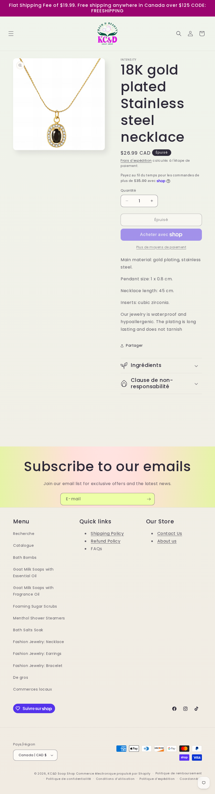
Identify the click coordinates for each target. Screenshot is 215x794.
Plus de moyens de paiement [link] (161, 247)
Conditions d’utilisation (115, 779)
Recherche (23, 533)
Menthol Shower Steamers (39, 618)
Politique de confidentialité (68, 779)
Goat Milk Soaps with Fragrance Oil (33, 591)
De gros (20, 677)
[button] (11, 33)
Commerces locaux (32, 689)
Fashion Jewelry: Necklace (38, 641)
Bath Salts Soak (28, 630)
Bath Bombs (25, 557)
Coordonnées (191, 779)
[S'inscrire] (148, 499)
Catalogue (23, 545)
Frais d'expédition (136, 160)
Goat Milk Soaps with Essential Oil (33, 573)
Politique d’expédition (157, 779)
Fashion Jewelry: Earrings (37, 653)
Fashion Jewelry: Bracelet (38, 665)
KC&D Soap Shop (61, 773)
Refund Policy (105, 541)
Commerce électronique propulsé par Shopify (113, 773)
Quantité (128, 190)
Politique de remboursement (178, 773)
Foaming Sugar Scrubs (35, 606)
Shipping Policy (107, 533)
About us (167, 541)
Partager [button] (134, 345)
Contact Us (169, 533)
